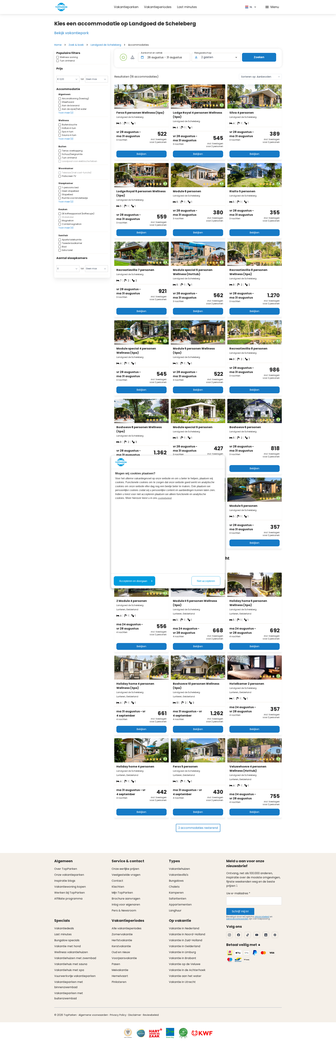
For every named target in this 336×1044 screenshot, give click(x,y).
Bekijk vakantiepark (71, 32)
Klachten (118, 887)
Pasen (116, 964)
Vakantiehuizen (179, 869)
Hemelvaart (120, 976)
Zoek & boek (76, 45)
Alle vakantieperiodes (126, 928)
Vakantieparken (126, 7)
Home (58, 45)
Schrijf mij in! (240, 911)
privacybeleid (262, 916)
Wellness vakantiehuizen (71, 952)
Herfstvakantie (122, 940)
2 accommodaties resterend (198, 828)
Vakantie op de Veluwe (184, 964)
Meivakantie (120, 970)
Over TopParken (65, 869)
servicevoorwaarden (237, 918)
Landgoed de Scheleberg (106, 45)
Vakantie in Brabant (182, 958)
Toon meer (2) (65, 112)
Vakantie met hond (67, 946)
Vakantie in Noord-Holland (187, 934)
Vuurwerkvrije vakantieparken (75, 976)
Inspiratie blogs (64, 881)
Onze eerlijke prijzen (125, 869)
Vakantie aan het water (185, 976)
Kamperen (176, 893)
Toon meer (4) (66, 227)
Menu (275, 7)
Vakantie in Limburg (182, 952)
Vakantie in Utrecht (182, 982)
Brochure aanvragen (126, 899)
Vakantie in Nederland (184, 928)
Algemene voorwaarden (93, 1015)
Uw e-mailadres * (238, 893)
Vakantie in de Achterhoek (187, 970)
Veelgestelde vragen (126, 875)
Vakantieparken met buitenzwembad (68, 995)
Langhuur (175, 910)
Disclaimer (134, 1015)
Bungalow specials (66, 940)
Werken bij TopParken (69, 893)
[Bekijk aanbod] (132, 57)
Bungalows (176, 881)
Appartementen (180, 905)
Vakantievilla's (178, 875)
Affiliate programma (68, 899)
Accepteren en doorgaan (133, 580)
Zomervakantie (122, 934)
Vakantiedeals (64, 928)
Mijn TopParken (122, 893)
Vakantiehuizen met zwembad (75, 958)
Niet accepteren (206, 580)
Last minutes (187, 7)
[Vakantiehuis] (123, 57)
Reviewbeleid (151, 1015)
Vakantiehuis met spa (69, 970)
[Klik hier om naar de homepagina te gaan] (61, 7)
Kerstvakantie (121, 946)
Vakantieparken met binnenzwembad (68, 984)
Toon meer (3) (65, 138)
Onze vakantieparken (69, 875)
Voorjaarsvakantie (124, 958)
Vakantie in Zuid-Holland (185, 940)
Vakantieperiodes (158, 7)
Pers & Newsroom (124, 910)
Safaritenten (177, 899)
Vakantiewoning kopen (70, 887)
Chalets (174, 887)
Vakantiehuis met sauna (70, 964)
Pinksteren (119, 982)
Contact (117, 881)
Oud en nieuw (121, 952)
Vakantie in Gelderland (184, 946)
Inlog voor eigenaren (126, 905)
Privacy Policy (118, 1015)
